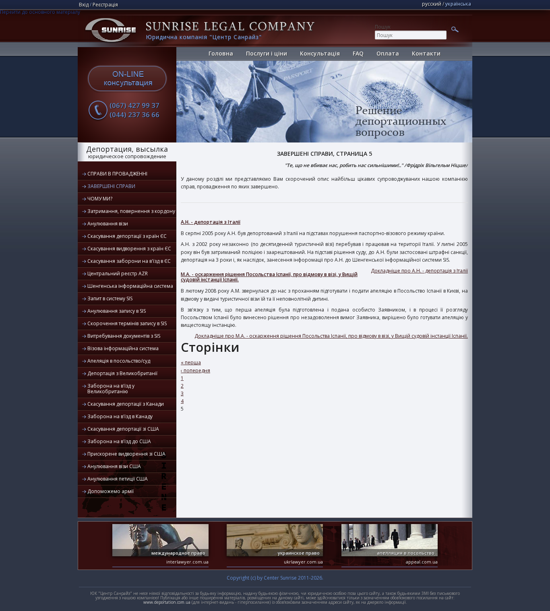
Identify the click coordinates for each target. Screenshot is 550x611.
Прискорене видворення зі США (126, 453)
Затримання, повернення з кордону (131, 211)
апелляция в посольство (405, 553)
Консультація (320, 53)
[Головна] (110, 45)
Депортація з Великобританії (122, 373)
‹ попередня (195, 370)
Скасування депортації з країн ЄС (127, 236)
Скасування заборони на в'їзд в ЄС (129, 261)
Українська (458, 3)
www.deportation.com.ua (166, 602)
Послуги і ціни (266, 53)
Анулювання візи (107, 223)
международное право (178, 553)
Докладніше (419, 270)
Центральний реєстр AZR (117, 273)
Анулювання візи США (114, 466)
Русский (431, 3)
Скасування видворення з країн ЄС (129, 248)
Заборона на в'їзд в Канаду (120, 416)
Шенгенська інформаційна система (130, 286)
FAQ (358, 53)
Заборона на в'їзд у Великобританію (110, 388)
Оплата (387, 53)
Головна (221, 53)
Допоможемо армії (110, 491)
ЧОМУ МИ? (99, 198)
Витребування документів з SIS (123, 335)
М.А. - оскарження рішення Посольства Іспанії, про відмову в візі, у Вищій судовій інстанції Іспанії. (269, 277)
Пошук (383, 27)
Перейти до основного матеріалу (40, 11)
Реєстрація (105, 4)
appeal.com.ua (422, 562)
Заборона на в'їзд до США (119, 441)
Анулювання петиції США (117, 478)
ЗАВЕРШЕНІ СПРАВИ (111, 186)
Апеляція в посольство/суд (118, 360)
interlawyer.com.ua (187, 562)
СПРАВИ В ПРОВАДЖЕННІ (117, 173)
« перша (191, 362)
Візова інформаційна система (123, 348)
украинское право (299, 553)
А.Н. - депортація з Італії (210, 222)
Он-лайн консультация (127, 79)
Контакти (426, 53)
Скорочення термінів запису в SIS (127, 323)
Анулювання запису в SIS (116, 311)
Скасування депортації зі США (123, 428)
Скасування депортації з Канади (125, 403)
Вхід (84, 4)
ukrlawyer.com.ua (303, 562)
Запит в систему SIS (109, 298)
